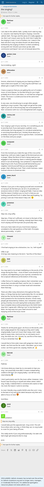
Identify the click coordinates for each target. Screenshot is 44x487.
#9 (42, 267)
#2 (42, 62)
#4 (42, 122)
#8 (42, 244)
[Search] (42, 2)
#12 (42, 412)
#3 (42, 78)
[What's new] (37, 2)
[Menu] (2, 2)
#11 (42, 360)
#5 (42, 149)
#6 (42, 183)
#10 (42, 324)
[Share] (39, 28)
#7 (42, 210)
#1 (42, 28)
